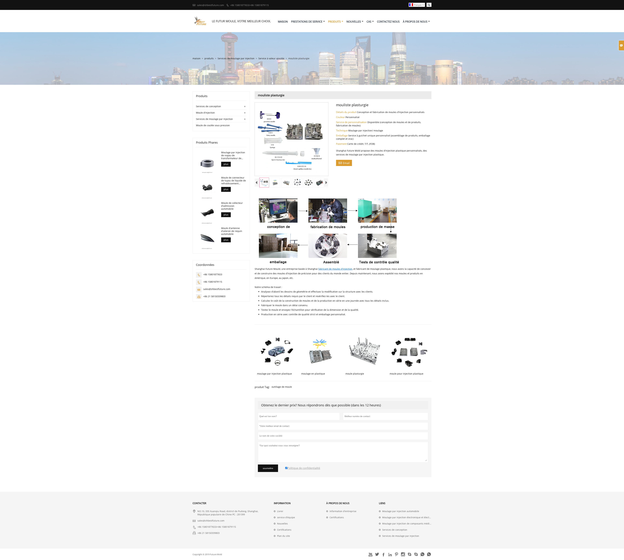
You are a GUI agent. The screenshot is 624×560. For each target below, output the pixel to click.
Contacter (199, 503)
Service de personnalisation (351, 122)
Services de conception (208, 106)
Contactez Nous (388, 21)
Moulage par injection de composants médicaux (408, 523)
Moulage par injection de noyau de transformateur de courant (233, 155)
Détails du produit (346, 112)
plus (226, 164)
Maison (283, 21)
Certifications (284, 529)
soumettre (268, 468)
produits (209, 58)
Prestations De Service (306, 21)
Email (344, 163)
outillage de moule (282, 386)
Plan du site (283, 535)
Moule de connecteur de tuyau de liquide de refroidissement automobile (233, 180)
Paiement (341, 143)
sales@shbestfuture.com (210, 5)
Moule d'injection (205, 112)
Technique (342, 130)
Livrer (280, 511)
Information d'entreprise (343, 511)
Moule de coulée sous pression (213, 125)
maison (197, 58)
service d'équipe (286, 517)
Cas (369, 21)
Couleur (340, 117)
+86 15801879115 (212, 281)
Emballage (342, 135)
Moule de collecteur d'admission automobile (232, 206)
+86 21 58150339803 (214, 296)
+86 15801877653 (212, 274)
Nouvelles (353, 21)
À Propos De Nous (415, 21)
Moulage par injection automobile (400, 511)
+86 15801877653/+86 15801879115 (249, 5)
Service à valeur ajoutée (271, 58)
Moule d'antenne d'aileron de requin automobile (231, 231)
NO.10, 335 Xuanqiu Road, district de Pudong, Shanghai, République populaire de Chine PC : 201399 (227, 513)
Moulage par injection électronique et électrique (408, 517)
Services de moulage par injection (236, 58)
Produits (334, 21)
